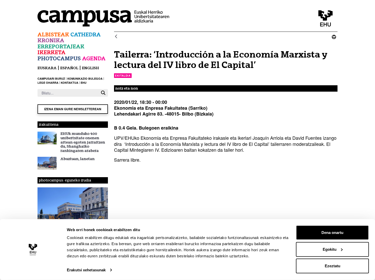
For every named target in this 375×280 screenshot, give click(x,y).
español (69, 68)
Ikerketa (52, 52)
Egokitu (329, 249)
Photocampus (59, 58)
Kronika (51, 40)
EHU (83, 83)
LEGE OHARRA (48, 83)
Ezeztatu (332, 266)
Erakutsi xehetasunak (86, 270)
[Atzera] (116, 36)
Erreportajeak (61, 46)
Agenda (94, 58)
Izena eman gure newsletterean (72, 109)
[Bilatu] (103, 93)
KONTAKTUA (69, 83)
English (90, 68)
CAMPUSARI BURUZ (51, 78)
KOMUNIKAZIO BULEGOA (85, 78)
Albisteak (53, 34)
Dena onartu (332, 232)
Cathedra (85, 34)
